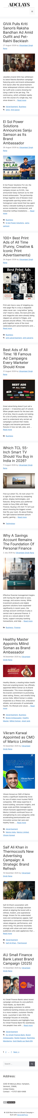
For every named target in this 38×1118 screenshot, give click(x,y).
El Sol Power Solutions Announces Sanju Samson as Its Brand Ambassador (17, 132)
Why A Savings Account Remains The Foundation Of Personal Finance (18, 541)
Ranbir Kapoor (20, 1038)
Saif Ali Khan (11, 943)
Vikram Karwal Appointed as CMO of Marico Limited (19, 737)
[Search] (32, 1063)
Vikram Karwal (9, 835)
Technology (10, 524)
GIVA (8, 110)
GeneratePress (22, 1115)
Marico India (11, 832)
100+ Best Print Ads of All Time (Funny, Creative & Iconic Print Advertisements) (18, 246)
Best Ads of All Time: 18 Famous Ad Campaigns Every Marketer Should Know (17, 358)
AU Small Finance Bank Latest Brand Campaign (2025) (18, 959)
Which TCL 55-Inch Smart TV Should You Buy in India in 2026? (18, 454)
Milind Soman (15, 721)
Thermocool (22, 943)
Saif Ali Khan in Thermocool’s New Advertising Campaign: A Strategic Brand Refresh (18, 858)
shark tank (26, 721)
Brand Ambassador (13, 718)
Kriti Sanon (15, 110)
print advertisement (14, 338)
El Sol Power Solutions (15, 223)
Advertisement (12, 107)
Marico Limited (23, 832)
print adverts (28, 338)
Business (22, 107)
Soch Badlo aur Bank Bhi (23, 1041)
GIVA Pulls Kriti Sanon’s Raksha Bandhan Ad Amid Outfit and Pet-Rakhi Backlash (18, 32)
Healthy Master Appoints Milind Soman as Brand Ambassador (16, 645)
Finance (17, 627)
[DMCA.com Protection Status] (9, 1103)
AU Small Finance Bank (15, 1035)
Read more (21, 100)
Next (16, 1052)
